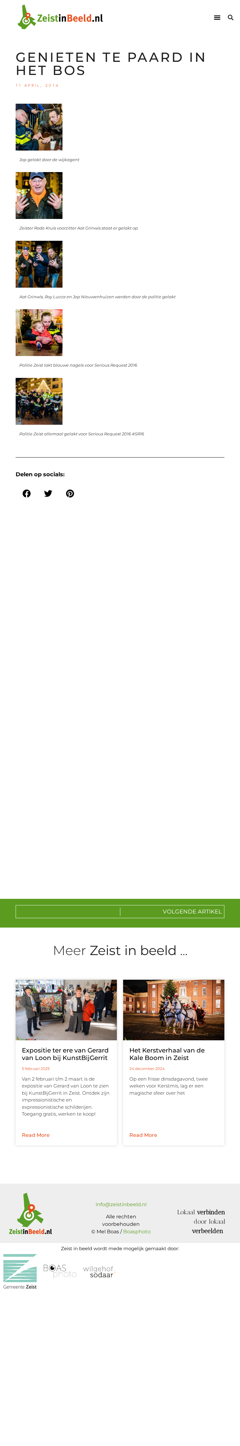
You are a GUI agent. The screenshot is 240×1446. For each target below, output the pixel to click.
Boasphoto (137, 1232)
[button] (217, 17)
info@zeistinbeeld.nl (121, 1204)
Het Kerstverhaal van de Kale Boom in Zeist (167, 1054)
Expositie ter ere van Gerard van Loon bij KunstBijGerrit (65, 1054)
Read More (36, 1135)
